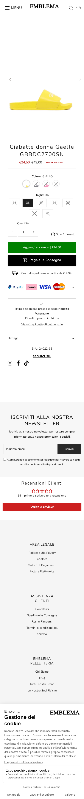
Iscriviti (69, 449)
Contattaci (42, 609)
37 (41, 203)
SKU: (35, 349)
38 (54, 203)
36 (28, 203)
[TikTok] (26, 363)
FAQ (42, 678)
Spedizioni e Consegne (42, 615)
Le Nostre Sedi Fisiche (42, 690)
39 (68, 203)
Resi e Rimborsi (42, 621)
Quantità (23, 223)
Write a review (42, 507)
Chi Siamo (42, 672)
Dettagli (13, 338)
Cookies (42, 559)
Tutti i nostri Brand (42, 684)
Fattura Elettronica (42, 571)
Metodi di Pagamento (42, 565)
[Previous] (10, 79)
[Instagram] (10, 363)
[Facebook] (18, 363)
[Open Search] (71, 8)
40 (34, 213)
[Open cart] (78, 8)
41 (48, 213)
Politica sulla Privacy (42, 553)
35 (14, 203)
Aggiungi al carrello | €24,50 (42, 247)
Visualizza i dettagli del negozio (42, 324)
